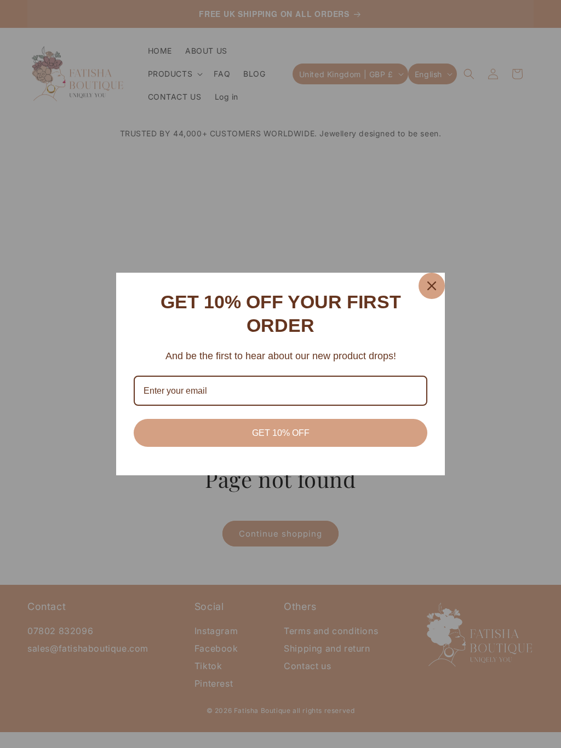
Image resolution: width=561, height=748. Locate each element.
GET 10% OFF (281, 433)
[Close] (432, 286)
